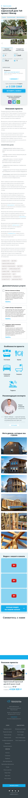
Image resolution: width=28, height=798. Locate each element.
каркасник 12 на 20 (6, 274)
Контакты (8, 752)
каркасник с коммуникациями (8, 266)
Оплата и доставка (7, 769)
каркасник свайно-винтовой (8, 263)
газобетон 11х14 (5, 260)
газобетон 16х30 (5, 271)
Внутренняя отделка (7, 731)
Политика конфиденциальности (14, 718)
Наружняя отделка (7, 729)
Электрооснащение (7, 746)
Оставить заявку (14, 91)
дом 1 (14, 274)
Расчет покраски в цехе (20, 740)
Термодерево (7, 743)
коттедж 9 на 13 (16, 276)
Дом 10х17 (4, 268)
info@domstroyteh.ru (14, 794)
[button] (26, 43)
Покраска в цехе (7, 737)
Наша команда (7, 778)
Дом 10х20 (14, 260)
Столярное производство (7, 740)
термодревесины (11, 233)
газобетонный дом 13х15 (14, 268)
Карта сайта (7, 775)
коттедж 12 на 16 (5, 279)
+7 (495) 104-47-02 (14, 792)
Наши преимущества (7, 761)
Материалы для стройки (20, 729)
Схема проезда (14, 716)
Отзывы (7, 767)
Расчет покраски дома (20, 737)
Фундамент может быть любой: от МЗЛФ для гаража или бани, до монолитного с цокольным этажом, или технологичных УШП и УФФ (14, 465)
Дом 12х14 (20, 266)
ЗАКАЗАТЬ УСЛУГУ (14, 785)
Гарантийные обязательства (7, 764)
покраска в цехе (15, 225)
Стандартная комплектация (20, 49)
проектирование (10, 205)
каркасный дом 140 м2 (16, 279)
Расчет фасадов (20, 731)
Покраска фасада (7, 734)
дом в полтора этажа (6, 276)
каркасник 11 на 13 (16, 271)
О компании (7, 755)
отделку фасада (22, 216)
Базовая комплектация (7, 49)
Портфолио (7, 758)
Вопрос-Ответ (7, 772)
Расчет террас (20, 734)
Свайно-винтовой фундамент (12, 72)
